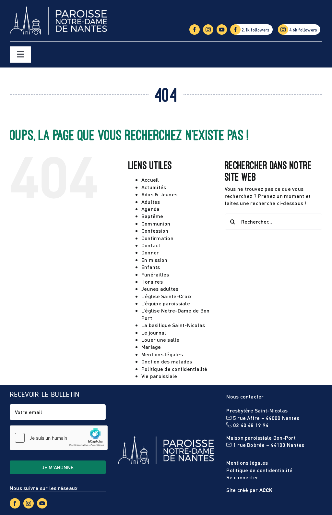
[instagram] (208, 29)
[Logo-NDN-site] (58, 9)
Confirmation (157, 238)
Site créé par (249, 489)
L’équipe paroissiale (165, 303)
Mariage (151, 346)
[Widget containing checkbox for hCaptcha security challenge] (59, 437)
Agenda (150, 208)
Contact (150, 245)
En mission (154, 259)
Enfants (150, 267)
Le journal (153, 332)
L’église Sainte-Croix (166, 296)
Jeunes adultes (159, 288)
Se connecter (242, 477)
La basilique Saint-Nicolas (173, 325)
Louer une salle (160, 339)
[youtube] (222, 29)
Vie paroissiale (159, 376)
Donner (150, 252)
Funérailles (155, 274)
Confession (154, 230)
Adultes (150, 201)
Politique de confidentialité (174, 368)
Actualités (153, 187)
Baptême (152, 216)
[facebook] (194, 29)
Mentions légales (162, 354)
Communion (155, 223)
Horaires (152, 281)
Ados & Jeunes (159, 194)
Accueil (150, 179)
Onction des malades (166, 361)
